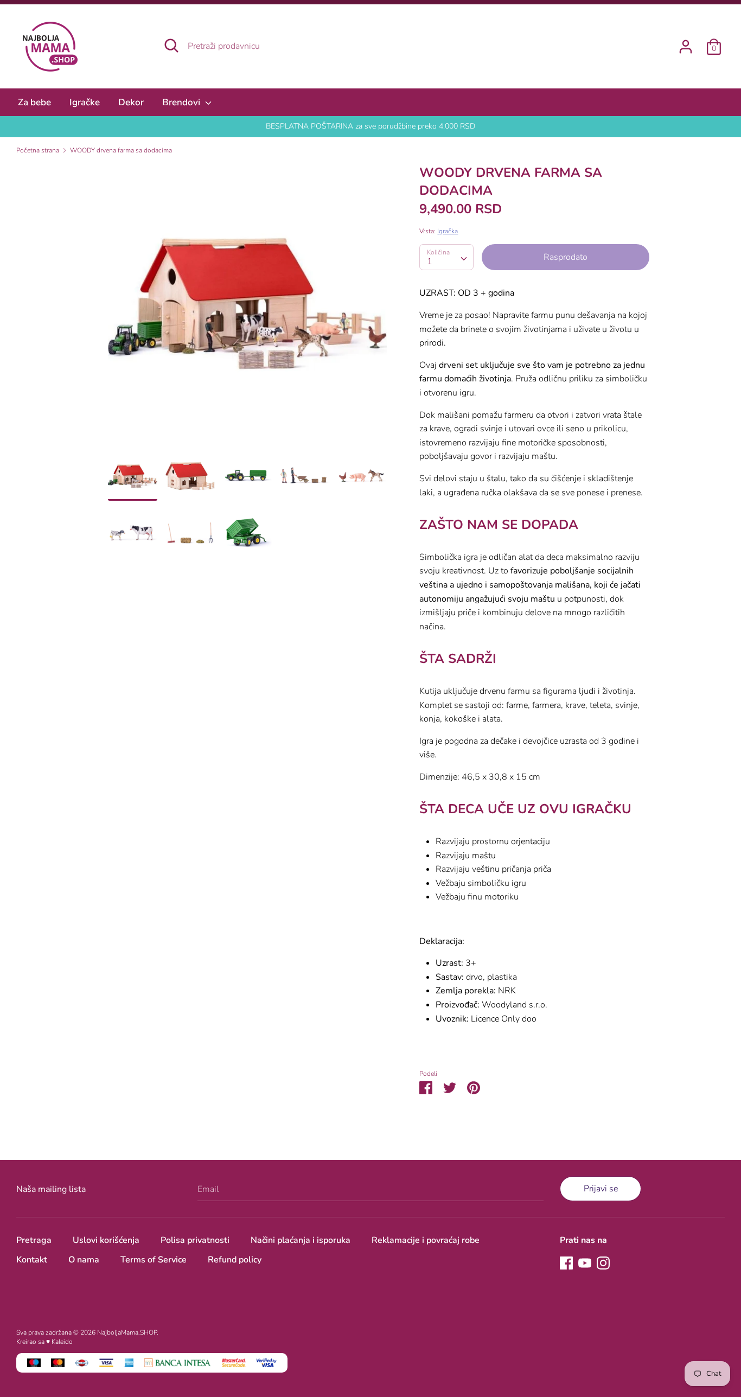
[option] (247, 307)
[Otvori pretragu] (171, 45)
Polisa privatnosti (195, 1240)
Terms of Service (153, 1260)
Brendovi (182, 102)
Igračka (447, 231)
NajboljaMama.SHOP (127, 1332)
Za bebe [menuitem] (34, 102)
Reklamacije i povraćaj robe (426, 1240)
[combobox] (446, 257)
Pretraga (34, 1240)
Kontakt (31, 1260)
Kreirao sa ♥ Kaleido (44, 1341)
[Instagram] (603, 1262)
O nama (83, 1260)
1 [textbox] (429, 261)
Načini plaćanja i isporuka (300, 1240)
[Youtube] (584, 1262)
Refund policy (234, 1260)
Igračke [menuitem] (84, 102)
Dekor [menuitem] (131, 102)
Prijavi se (601, 1189)
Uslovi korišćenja (106, 1240)
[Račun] (686, 42)
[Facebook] (566, 1262)
